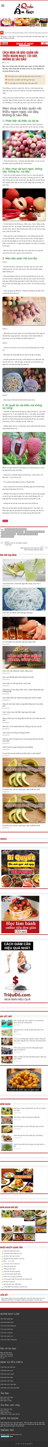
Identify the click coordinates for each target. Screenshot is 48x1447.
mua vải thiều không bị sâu (35, 531)
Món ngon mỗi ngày (6, 1397)
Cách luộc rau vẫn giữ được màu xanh (16, 683)
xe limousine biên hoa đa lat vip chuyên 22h (18, 1279)
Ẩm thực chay (5, 1399)
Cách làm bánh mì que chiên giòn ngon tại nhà (29, 1126)
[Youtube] (28, 1443)
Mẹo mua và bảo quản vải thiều (21, 109)
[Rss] (16, 1443)
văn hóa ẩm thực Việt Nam (12, 1284)
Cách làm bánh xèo (6, 1336)
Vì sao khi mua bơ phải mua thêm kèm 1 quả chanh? (21, 753)
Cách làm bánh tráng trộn (8, 1339)
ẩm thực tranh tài (9, 1281)
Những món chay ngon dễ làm (10, 1414)
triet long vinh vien (39, 1298)
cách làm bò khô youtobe (12, 1271)
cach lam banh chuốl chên (12, 1274)
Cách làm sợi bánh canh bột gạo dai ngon (21, 80)
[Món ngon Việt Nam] (24, 22)
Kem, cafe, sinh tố (6, 1356)
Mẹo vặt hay (4, 1411)
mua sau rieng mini (10, 1266)
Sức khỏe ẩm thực (6, 1409)
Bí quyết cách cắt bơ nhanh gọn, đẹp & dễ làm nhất (21, 789)
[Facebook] (21, 1443)
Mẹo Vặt (12, 36)
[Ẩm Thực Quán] (24, 8)
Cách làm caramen (6, 1333)
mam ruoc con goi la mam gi (13, 1276)
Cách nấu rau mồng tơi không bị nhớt (16, 733)
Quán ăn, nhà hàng (6, 1354)
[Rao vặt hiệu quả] (17, 988)
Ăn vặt (2, 1358)
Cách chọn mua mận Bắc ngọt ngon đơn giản (18, 712)
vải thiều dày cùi (7, 536)
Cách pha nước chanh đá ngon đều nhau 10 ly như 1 (25, 76)
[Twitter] (23, 1443)
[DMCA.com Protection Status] (7, 1436)
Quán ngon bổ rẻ (5, 1412)
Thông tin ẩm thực (10, 1269)
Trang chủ (3, 36)
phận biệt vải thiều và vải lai (27, 534)
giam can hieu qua (36, 1300)
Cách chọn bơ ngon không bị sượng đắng (17, 747)
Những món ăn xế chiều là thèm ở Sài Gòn (16, 543)
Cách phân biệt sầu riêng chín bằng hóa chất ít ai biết (21, 698)
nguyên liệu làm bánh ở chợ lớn (14, 1258)
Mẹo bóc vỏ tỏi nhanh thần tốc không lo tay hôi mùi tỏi (21, 726)
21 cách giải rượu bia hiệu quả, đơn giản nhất (22, 83)
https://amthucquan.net (14, 1434)
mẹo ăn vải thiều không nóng (16, 529)
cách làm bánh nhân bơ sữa (13, 1253)
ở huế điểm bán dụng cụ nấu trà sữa (15, 1287)
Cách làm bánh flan (6, 1329)
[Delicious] (30, 1443)
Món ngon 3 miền (6, 1400)
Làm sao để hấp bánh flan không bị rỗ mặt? (18, 677)
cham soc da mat (14, 1298)
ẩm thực (10, 1422)
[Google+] (19, 1443)
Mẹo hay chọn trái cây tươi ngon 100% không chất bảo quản (31, 548)
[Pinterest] (25, 1443)
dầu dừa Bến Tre (10, 1300)
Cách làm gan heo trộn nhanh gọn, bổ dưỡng (28, 1135)
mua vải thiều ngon (8, 534)
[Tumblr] (32, 1443)
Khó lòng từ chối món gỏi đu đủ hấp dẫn (27, 1117)
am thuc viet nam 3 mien (12, 1256)
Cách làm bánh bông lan (8, 1326)
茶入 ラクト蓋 (9, 1261)
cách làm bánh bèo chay (11, 1251)
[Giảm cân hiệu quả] (17, 957)
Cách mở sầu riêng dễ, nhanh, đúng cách (17, 671)
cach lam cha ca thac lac (12, 1264)
